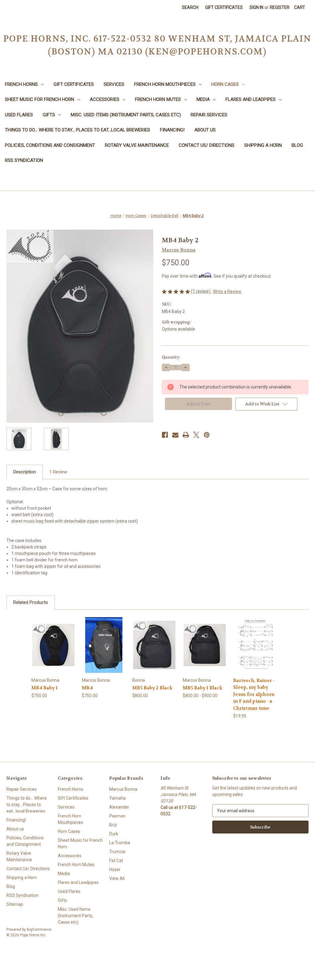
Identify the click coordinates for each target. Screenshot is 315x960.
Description (24, 472)
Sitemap (14, 904)
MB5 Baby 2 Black (152, 688)
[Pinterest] (207, 435)
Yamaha (117, 798)
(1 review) (201, 291)
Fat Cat (116, 860)
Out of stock (54, 650)
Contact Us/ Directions (206, 145)
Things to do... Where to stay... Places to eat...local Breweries (77, 130)
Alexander (119, 807)
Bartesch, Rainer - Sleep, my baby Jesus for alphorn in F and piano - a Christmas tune (254, 694)
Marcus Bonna (123, 789)
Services (114, 84)
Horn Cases (225, 84)
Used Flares (19, 115)
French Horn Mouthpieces (165, 84)
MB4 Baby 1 (44, 688)
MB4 (87, 688)
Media (203, 99)
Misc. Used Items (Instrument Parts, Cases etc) (126, 115)
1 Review (58, 472)
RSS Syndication (24, 160)
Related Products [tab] (30, 602)
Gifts (49, 115)
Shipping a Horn (263, 145)
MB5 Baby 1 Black (202, 688)
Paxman (117, 815)
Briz (113, 824)
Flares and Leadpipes (250, 99)
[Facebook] (165, 435)
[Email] (175, 435)
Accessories (104, 99)
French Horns (21, 84)
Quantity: (171, 357)
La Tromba (119, 842)
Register (279, 7)
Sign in (256, 7)
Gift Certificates (224, 7)
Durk (113, 833)
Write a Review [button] (227, 291)
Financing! (172, 130)
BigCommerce (39, 929)
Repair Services (209, 115)
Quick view (52, 639)
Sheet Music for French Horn (39, 99)
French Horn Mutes (158, 99)
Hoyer (115, 869)
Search (190, 7)
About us (205, 130)
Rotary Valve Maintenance (137, 145)
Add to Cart (255, 650)
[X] (196, 435)
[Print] (186, 435)
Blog (297, 145)
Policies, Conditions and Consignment (50, 145)
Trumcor (117, 851)
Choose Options (154, 650)
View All (117, 878)
